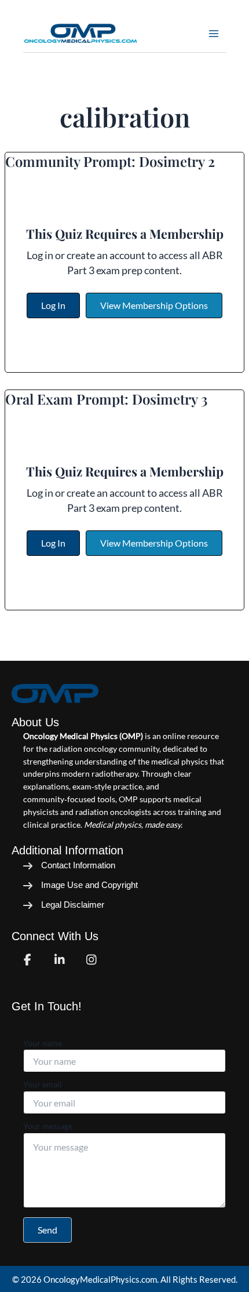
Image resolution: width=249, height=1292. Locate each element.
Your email (42, 1084)
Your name (42, 1043)
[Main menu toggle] (214, 33)
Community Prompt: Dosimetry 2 (110, 161)
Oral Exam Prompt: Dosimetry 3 (106, 399)
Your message (47, 1126)
